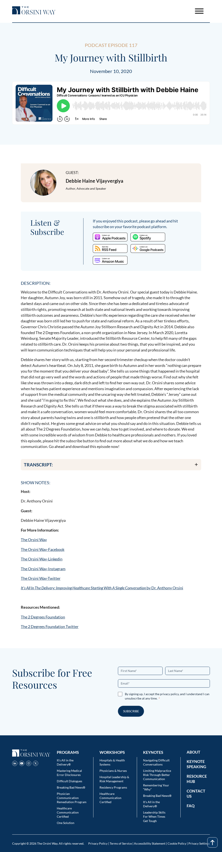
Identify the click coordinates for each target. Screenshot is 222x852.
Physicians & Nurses (113, 770)
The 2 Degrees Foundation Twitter (49, 626)
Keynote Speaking (196, 764)
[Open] (199, 11)
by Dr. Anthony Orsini (102, 587)
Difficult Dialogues (69, 781)
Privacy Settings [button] (199, 843)
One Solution (65, 823)
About (193, 752)
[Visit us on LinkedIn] (14, 764)
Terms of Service (121, 843)
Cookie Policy (177, 843)
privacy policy (169, 694)
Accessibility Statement (149, 843)
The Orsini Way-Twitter (40, 578)
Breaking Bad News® (71, 787)
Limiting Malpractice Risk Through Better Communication (157, 775)
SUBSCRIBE (131, 711)
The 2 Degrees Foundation (43, 617)
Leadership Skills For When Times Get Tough (154, 817)
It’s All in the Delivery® (65, 762)
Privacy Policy (98, 843)
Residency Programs (113, 787)
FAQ (190, 805)
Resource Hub (197, 779)
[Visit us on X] (35, 764)
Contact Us (196, 794)
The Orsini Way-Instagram (43, 568)
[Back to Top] (212, 842)
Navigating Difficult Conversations (156, 762)
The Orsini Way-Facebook (42, 549)
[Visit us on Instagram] (28, 764)
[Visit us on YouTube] (21, 764)
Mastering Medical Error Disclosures (69, 773)
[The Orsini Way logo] (34, 11)
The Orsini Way (34, 539)
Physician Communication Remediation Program (72, 798)
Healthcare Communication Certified (68, 812)
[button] (111, 464)
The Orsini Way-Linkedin (41, 559)
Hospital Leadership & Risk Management (114, 779)
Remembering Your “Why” (156, 787)
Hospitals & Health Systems (112, 762)
